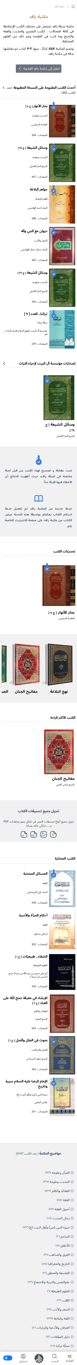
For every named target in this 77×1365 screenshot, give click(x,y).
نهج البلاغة (59, 691)
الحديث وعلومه (39, 115)
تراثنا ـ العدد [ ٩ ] (35, 313)
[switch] (7, 1357)
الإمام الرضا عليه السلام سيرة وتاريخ (26, 1084)
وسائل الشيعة (32, 147)
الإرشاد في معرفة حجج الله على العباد (25, 1000)
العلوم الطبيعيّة (40, 965)
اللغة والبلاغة (41, 199)
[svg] (73, 6)
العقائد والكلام (40, 1011)
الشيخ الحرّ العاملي (38, 166)
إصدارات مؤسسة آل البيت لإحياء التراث (47, 363)
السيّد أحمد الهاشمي (37, 208)
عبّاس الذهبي (40, 1102)
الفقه (45, 883)
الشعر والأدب (40, 240)
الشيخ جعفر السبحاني (36, 1058)
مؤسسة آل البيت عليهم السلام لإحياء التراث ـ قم (25, 332)
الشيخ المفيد (41, 1019)
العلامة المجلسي (39, 124)
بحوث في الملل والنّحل (27, 1040)
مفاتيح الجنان (26, 691)
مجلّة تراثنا (42, 322)
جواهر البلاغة (38, 189)
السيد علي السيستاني (37, 892)
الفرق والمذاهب (39, 1050)
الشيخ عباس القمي (65, 784)
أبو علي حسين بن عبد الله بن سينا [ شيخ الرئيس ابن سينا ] (28, 975)
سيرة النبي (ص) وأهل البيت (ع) (32, 1094)
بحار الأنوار (36, 106)
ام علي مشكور (40, 933)
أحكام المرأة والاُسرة (33, 915)
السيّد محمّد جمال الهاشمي (34, 249)
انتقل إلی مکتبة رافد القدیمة (41, 68)
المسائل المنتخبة (35, 873)
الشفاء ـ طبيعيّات (31, 956)
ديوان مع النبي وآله (34, 231)
